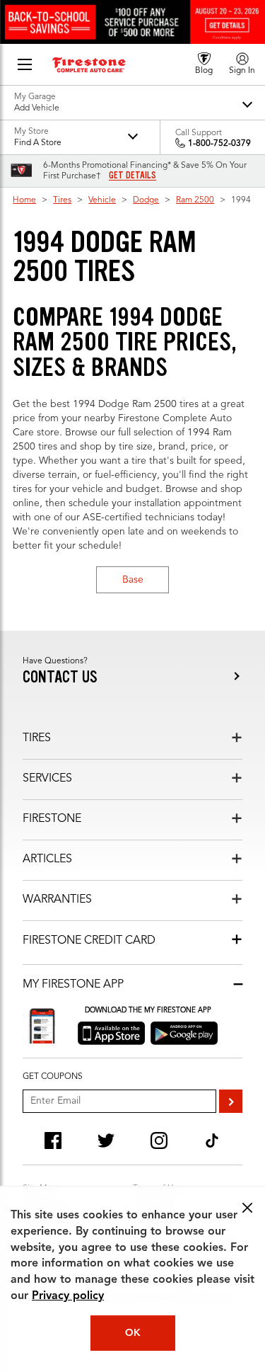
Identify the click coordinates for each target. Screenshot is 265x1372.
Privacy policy (68, 1296)
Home (24, 200)
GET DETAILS (132, 176)
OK (133, 1333)
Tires (62, 200)
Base (132, 580)
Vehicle (102, 200)
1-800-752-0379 (219, 143)
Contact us (60, 677)
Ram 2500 (195, 200)
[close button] (247, 1208)
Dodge (146, 200)
